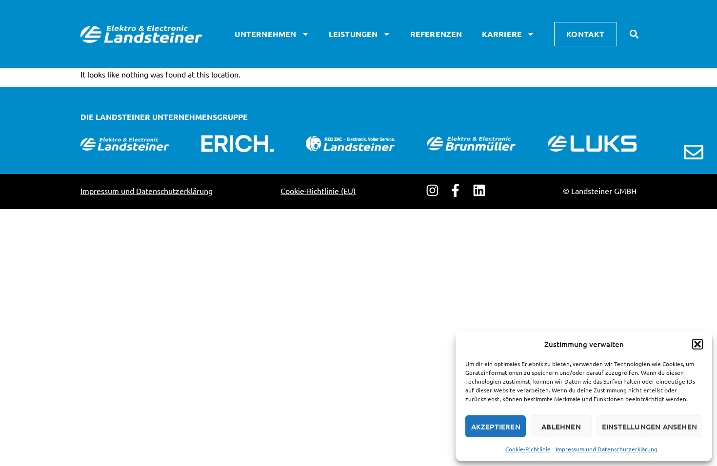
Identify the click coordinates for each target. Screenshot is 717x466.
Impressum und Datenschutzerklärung (606, 449)
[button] (697, 344)
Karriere (502, 34)
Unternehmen (265, 34)
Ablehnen (561, 426)
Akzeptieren (495, 426)
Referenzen (436, 34)
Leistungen (353, 34)
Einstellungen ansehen (649, 426)
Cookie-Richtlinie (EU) (318, 190)
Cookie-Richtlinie (528, 449)
